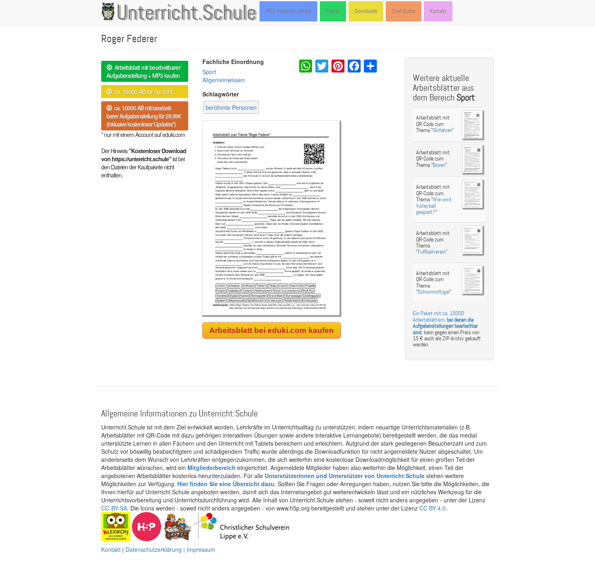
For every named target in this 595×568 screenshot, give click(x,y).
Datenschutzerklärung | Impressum (170, 549)
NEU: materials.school (288, 11)
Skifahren (442, 130)
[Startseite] (109, 11)
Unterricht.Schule (186, 13)
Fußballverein (432, 251)
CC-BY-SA (114, 508)
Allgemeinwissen (223, 80)
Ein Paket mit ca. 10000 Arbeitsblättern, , (445, 322)
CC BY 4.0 (432, 508)
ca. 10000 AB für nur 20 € (142, 92)
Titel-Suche (403, 11)
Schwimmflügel (434, 291)
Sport (209, 72)
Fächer (333, 11)
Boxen (439, 165)
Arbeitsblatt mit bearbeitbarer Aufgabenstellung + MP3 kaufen (143, 71)
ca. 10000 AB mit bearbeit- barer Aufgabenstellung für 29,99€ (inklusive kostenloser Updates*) (143, 116)
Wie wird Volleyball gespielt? (433, 206)
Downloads (366, 11)
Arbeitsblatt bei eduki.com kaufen (271, 330)
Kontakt (438, 11)
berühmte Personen (231, 107)
